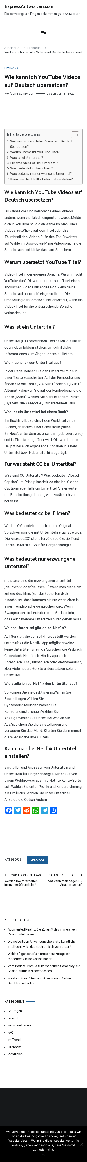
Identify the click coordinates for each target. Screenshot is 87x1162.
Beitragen (15, 1011)
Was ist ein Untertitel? (26, 158)
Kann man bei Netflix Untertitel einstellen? (41, 179)
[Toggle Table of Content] (73, 135)
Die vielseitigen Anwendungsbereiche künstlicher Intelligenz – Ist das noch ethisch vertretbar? (42, 944)
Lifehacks (11, 68)
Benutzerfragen (19, 1025)
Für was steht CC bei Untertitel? (34, 163)
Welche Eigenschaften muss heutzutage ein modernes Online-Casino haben (39, 956)
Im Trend (14, 1040)
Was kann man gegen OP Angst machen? (65, 880)
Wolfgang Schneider (18, 93)
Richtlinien (15, 1054)
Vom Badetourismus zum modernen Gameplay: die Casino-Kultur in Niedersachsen (44, 968)
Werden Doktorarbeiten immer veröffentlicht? (22, 880)
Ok (44, 1155)
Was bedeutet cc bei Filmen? (31, 168)
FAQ (10, 1032)
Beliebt (13, 1018)
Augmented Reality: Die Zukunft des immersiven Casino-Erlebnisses (42, 932)
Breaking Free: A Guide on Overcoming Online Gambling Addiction (39, 981)
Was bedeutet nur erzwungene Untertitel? (41, 174)
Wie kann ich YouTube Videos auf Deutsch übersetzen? (41, 144)
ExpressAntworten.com (28, 6)
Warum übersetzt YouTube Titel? (35, 152)
